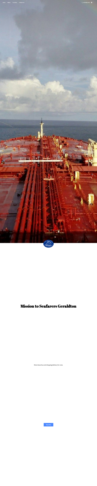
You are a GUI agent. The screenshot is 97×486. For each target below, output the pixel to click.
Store (4, 2)
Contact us (21, 2)
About (9, 2)
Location (15, 2)
